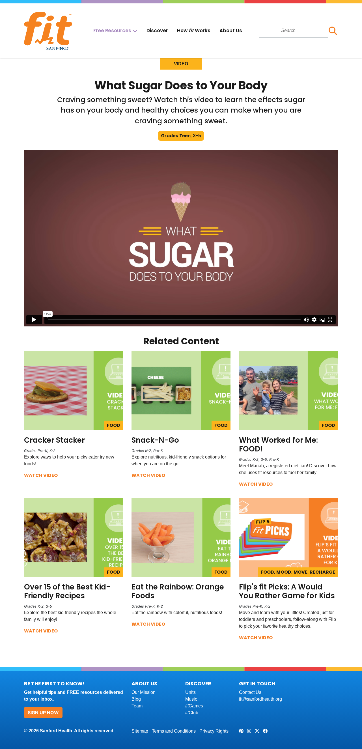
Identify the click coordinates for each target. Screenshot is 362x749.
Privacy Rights (214, 731)
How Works (193, 30)
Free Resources (112, 30)
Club (191, 712)
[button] (333, 31)
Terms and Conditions (174, 731)
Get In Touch (257, 683)
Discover (157, 30)
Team (137, 705)
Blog (136, 699)
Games (194, 705)
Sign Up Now (43, 712)
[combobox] (293, 30)
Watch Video (41, 475)
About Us (230, 30)
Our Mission (144, 692)
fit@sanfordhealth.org (260, 699)
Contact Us (250, 692)
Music (191, 699)
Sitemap (140, 731)
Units (190, 692)
